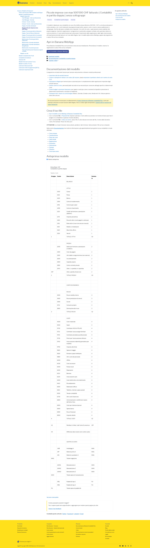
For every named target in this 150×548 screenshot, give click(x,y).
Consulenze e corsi (109, 532)
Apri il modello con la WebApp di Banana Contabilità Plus (65, 114)
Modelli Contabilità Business (26, 14)
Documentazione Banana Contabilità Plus (86, 526)
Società (107, 526)
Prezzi (45, 3)
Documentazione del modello (123, 15)
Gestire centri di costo (55, 85)
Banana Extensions (21, 532)
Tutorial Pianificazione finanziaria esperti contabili (32, 50)
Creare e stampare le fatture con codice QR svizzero (64, 77)
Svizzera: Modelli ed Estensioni (25, 11)
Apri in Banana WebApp (122, 13)
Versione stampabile (52, 497)
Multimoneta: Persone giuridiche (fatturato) (30, 39)
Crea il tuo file (119, 17)
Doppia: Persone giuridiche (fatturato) (31, 31)
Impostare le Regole (55, 81)
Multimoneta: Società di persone (30, 48)
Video (77, 530)
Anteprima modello (120, 19)
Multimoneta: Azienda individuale (30, 42)
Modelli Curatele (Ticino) (25, 63)
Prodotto (32, 3)
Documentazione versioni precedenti (84, 532)
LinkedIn (76, 514)
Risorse (64, 3)
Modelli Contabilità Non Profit (26, 55)
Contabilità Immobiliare (25, 58)
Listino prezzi (50, 534)
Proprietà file (65, 116)
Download (39, 3)
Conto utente (50, 530)
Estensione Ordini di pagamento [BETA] (29, 67)
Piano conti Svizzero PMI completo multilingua (30, 12)
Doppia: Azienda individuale (29, 26)
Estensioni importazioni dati (26, 69)
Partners (78, 536)
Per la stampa (108, 536)
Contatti (107, 538)
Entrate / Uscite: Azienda (28, 22)
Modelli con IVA (24, 53)
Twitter (64, 514)
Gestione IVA (22, 59)
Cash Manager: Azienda (28, 20)
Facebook (70, 514)
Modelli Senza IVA (25, 16)
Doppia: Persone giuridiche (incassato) (32, 35)
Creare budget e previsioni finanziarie (60, 89)
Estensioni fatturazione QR (25, 65)
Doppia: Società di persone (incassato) (32, 37)
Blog (50, 3)
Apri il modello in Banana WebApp (58, 51)
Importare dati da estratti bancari (59, 75)
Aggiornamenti (50, 536)
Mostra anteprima (53, 159)
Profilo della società (109, 530)
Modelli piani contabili (22, 530)
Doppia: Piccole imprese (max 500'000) (30, 28)
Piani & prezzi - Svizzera (52, 526)
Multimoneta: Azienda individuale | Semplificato (31, 45)
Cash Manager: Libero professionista (31, 18)
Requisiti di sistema (22, 528)
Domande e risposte (80, 534)
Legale (106, 534)
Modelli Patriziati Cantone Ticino (27, 61)
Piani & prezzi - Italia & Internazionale (55, 528)
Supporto (71, 3)
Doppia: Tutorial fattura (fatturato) (31, 33)
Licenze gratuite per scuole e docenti (55, 532)
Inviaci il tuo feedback (55, 509)
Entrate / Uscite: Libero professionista (32, 24)
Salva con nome (66, 120)
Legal (18, 546)
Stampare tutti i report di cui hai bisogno (61, 93)
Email (81, 514)
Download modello (54, 56)
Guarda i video (53, 60)
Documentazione (57, 3)
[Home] (22, 3)
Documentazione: (62, 58)
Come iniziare (79, 528)
